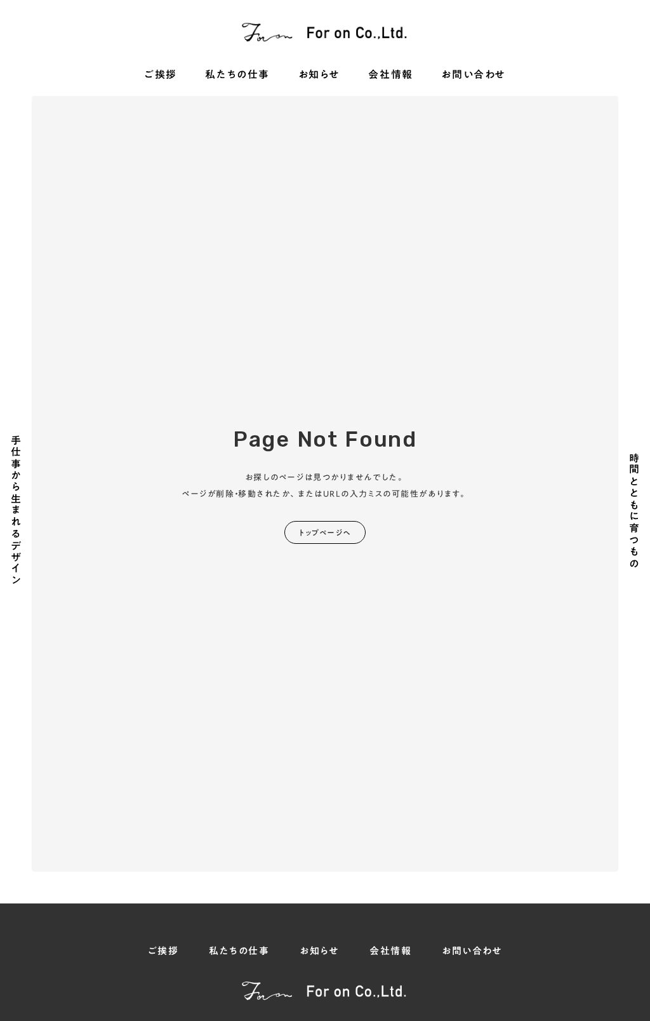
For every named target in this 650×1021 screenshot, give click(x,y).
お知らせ (319, 75)
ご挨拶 (160, 75)
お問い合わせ (473, 75)
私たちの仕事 (237, 75)
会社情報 (390, 75)
